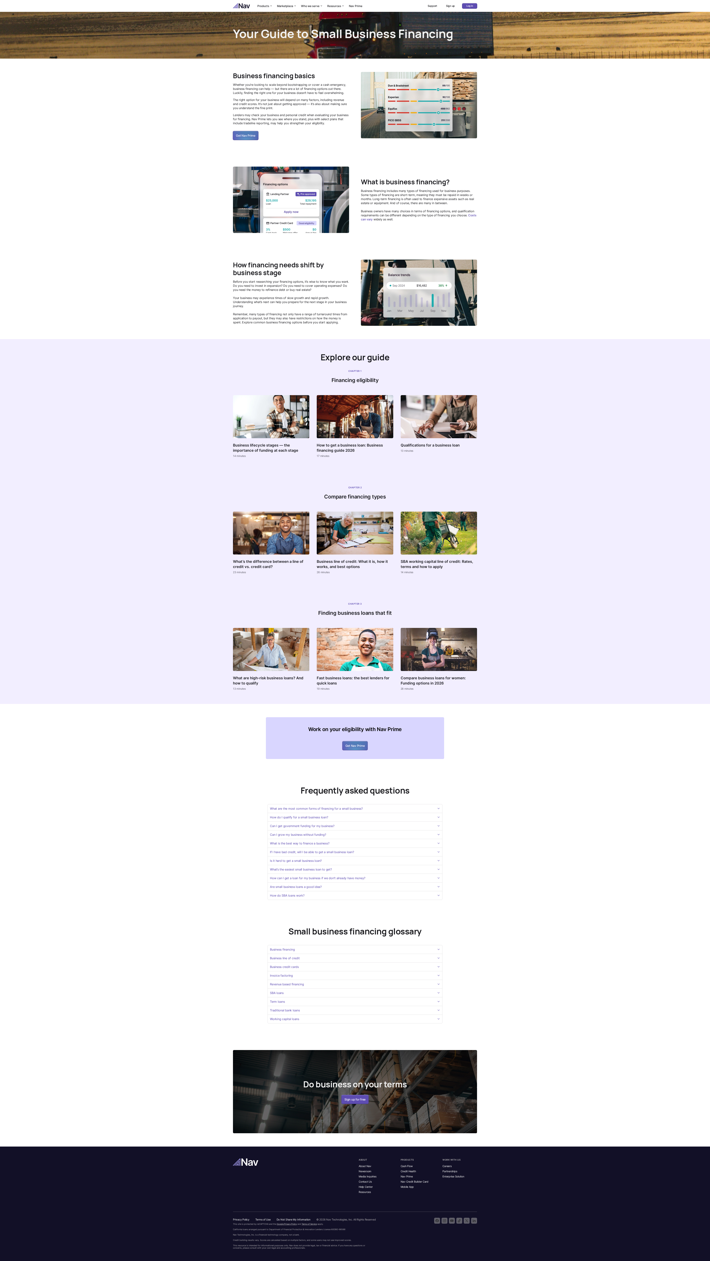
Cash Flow (407, 1166)
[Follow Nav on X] (467, 1221)
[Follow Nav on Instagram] (444, 1221)
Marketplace (285, 6)
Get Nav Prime (245, 135)
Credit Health (408, 1171)
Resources (334, 6)
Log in (469, 5)
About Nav (365, 1166)
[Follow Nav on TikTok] (459, 1221)
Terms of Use (263, 1219)
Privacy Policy (241, 1219)
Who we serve (310, 6)
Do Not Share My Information (293, 1219)
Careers (447, 1166)
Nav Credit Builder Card (414, 1181)
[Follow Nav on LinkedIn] (474, 1221)
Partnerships (449, 1171)
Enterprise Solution (453, 1176)
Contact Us (365, 1181)
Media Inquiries (367, 1176)
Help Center (366, 1186)
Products (263, 6)
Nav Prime (355, 6)
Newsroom (365, 1171)
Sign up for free (355, 1099)
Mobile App (407, 1186)
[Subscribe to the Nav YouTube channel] (452, 1221)
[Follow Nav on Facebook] (437, 1221)
